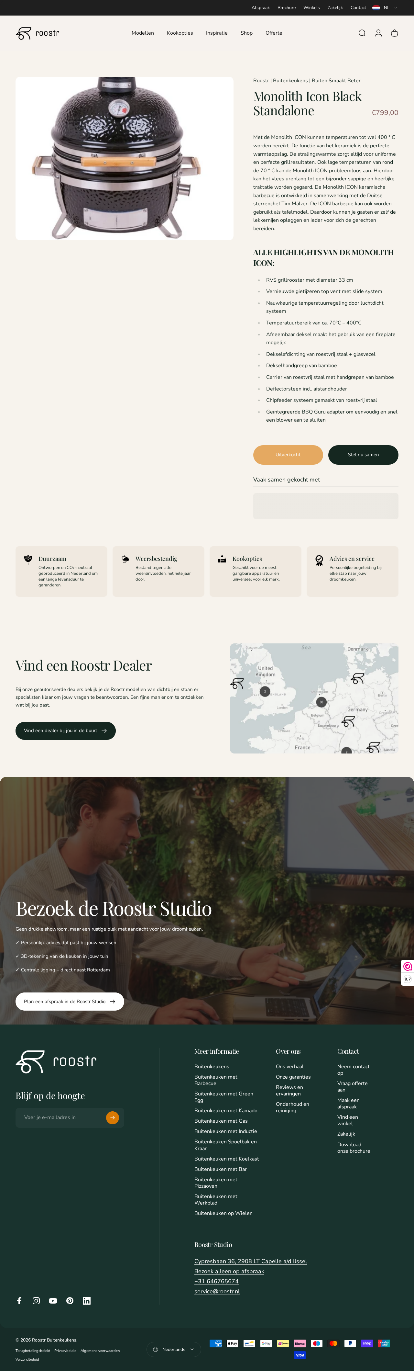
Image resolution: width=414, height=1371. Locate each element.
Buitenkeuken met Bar (220, 1169)
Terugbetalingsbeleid (33, 1350)
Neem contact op (353, 1069)
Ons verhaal (290, 1066)
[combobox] (385, 8)
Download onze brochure (353, 1147)
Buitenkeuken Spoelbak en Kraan (225, 1145)
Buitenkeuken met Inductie (225, 1131)
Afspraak (261, 8)
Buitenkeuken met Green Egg (223, 1097)
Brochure (287, 8)
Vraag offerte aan (352, 1086)
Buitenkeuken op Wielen (223, 1213)
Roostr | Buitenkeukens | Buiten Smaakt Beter (307, 80)
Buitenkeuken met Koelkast (226, 1159)
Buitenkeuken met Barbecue (215, 1080)
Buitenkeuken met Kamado (225, 1110)
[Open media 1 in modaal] (125, 159)
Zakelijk (335, 8)
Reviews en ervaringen (289, 1090)
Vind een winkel (347, 1120)
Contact (358, 8)
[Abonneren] (112, 1117)
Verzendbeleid (27, 1359)
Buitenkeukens (211, 1066)
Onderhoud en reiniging (292, 1107)
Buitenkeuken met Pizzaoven (215, 1182)
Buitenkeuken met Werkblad (215, 1199)
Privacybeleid (65, 1350)
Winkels (311, 8)
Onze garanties (293, 1077)
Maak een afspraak (348, 1103)
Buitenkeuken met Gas (221, 1121)
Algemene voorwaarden (100, 1350)
